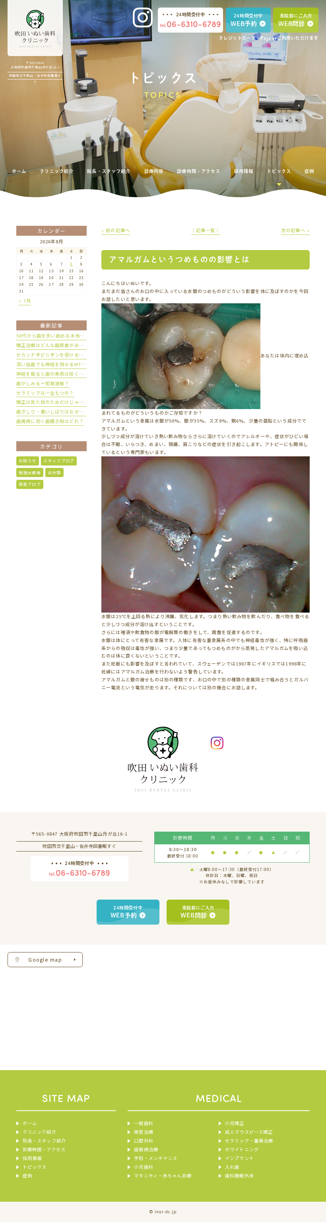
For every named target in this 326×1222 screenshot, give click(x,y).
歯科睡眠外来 (239, 1175)
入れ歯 (232, 1167)
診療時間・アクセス (44, 1149)
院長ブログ (30, 484)
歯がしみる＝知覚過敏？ (43, 383)
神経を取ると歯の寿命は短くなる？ (54, 373)
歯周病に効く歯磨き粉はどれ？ (50, 421)
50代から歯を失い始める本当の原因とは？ (62, 335)
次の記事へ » (295, 230)
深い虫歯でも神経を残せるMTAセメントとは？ (67, 364)
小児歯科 (143, 1167)
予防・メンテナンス (155, 1158)
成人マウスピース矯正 (249, 1132)
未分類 (54, 472)
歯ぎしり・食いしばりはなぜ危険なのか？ (62, 411)
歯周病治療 (146, 1149)
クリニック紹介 (39, 1132)
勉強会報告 (30, 472)
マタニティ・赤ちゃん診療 (162, 1175)
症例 (27, 1175)
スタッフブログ (58, 461)
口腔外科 (143, 1140)
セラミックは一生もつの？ (45, 393)
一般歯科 (143, 1123)
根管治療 (143, 1132)
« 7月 (25, 300)
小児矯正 (234, 1123)
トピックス (35, 1167)
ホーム (30, 1123)
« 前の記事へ (115, 230)
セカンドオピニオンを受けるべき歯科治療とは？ (69, 354)
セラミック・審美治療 (249, 1140)
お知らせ (28, 461)
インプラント (239, 1158)
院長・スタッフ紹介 (44, 1140)
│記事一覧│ (205, 230)
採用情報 (32, 1158)
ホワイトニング (242, 1149)
